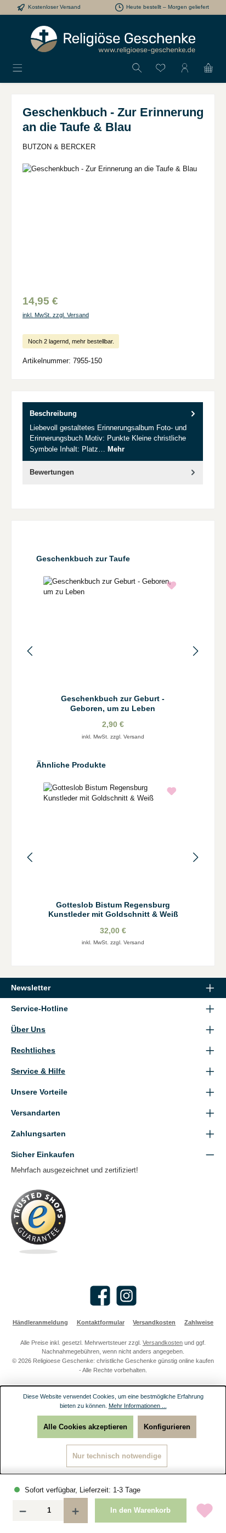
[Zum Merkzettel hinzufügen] (205, 1510)
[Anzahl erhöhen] (75, 1510)
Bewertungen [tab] (52, 472)
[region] (113, 225)
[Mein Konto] (185, 68)
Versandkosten (154, 1322)
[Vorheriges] (30, 651)
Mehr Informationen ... (138, 1405)
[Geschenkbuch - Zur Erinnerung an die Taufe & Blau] (113, 225)
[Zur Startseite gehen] (113, 40)
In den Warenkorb (140, 1510)
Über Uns (28, 1029)
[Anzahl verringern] (22, 1510)
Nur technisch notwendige (116, 1456)
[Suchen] (137, 68)
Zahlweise (198, 1322)
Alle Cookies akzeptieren (85, 1427)
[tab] (112, 431)
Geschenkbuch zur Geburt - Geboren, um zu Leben (113, 703)
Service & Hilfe (38, 1071)
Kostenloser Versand (54, 7)
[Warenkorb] (208, 68)
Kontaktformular (101, 1322)
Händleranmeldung (40, 1322)
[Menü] (17, 68)
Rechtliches (33, 1050)
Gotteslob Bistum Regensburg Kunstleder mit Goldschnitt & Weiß (113, 909)
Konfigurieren (167, 1427)
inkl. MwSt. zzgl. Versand (55, 315)
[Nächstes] (195, 651)
